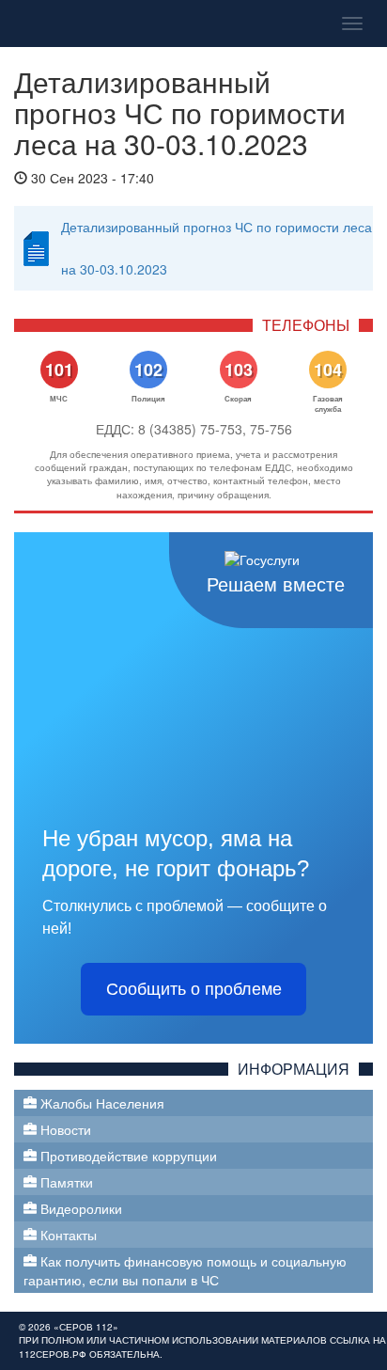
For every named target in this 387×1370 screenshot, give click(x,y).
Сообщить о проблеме (194, 989)
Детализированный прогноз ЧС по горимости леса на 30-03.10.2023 (216, 247)
